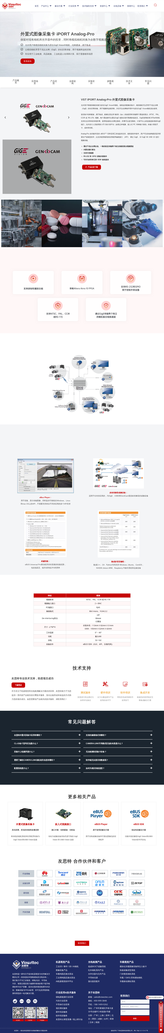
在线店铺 (117, 6)
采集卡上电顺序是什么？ (24, 752)
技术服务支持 (88, 6)
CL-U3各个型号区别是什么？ (26, 743)
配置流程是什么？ (21, 768)
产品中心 (45, 6)
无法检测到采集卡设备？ (96, 752)
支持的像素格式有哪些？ (96, 735)
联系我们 (141, 6)
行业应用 (72, 6)
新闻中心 (131, 6)
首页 (37, 6)
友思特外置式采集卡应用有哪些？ (28, 735)
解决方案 (59, 6)
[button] (5, 117)
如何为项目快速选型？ (95, 768)
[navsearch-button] (155, 6)
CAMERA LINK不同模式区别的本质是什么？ (104, 743)
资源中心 (103, 6)
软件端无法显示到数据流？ (97, 760)
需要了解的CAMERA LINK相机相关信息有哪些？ (34, 760)
